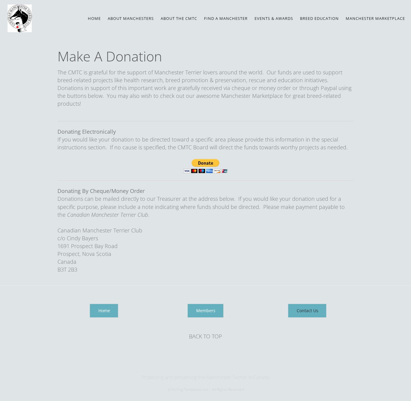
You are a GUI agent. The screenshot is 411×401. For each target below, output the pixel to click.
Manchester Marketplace (375, 18)
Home (94, 18)
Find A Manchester (226, 18)
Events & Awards (274, 18)
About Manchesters (131, 18)
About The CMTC (179, 18)
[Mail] (206, 365)
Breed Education (319, 18)
